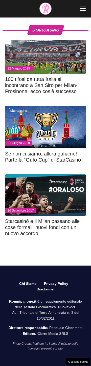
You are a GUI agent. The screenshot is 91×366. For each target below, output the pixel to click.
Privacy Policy (56, 284)
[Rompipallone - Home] (45, 9)
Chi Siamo (28, 284)
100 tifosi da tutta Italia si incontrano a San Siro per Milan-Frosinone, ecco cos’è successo (41, 85)
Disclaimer (46, 289)
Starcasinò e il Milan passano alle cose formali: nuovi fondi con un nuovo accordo (42, 227)
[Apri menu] (82, 8)
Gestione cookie (78, 361)
